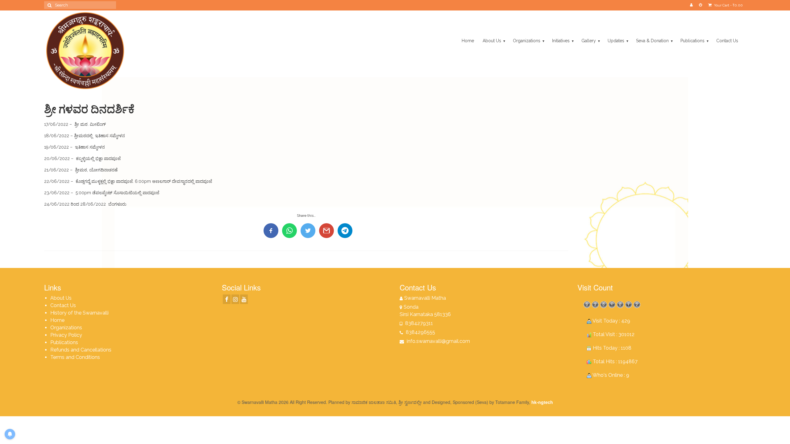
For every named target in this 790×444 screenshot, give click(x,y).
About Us (61, 298)
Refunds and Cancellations (80, 350)
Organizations (66, 328)
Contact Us (63, 305)
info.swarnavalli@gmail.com (437, 341)
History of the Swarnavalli (79, 313)
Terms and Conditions (75, 357)
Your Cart (728, 5)
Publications (64, 342)
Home (57, 320)
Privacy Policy (66, 335)
